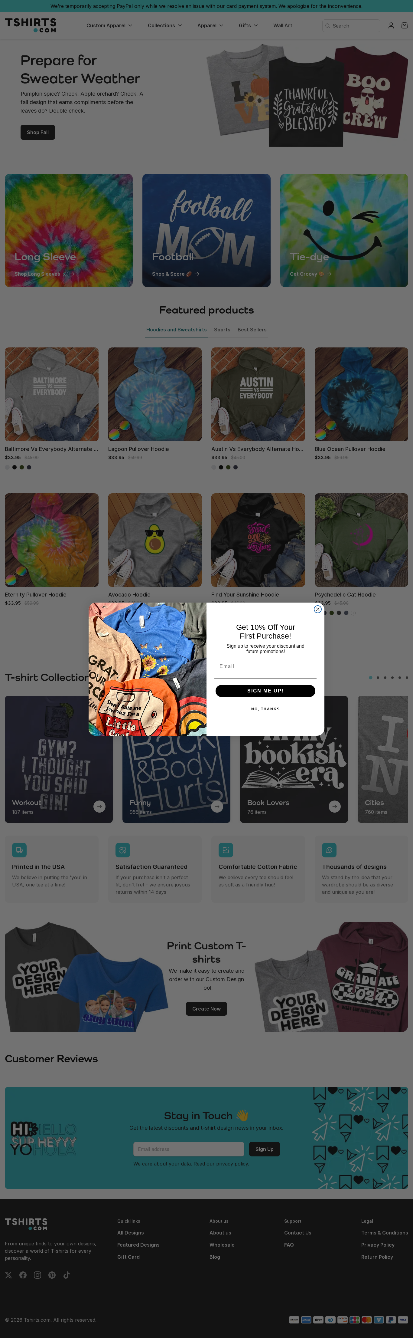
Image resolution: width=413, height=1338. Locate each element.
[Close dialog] (317, 609)
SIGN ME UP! (265, 690)
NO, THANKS (265, 709)
